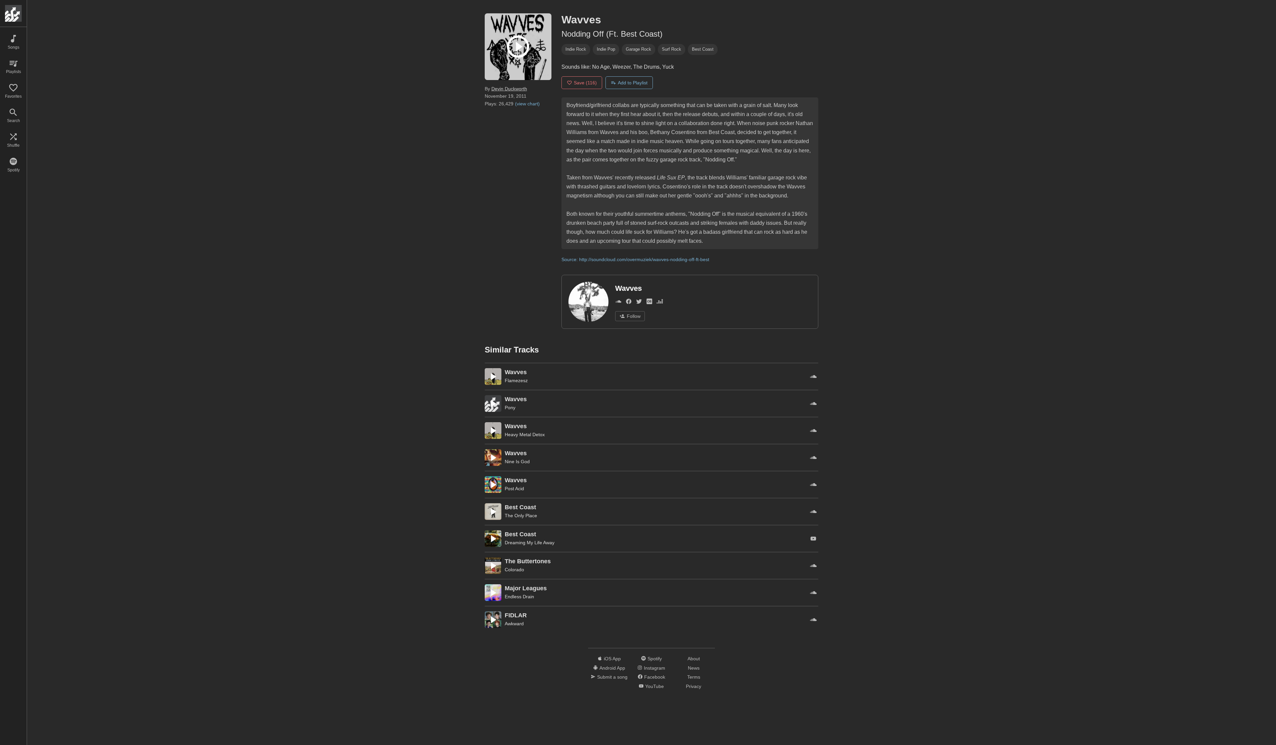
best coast (703, 49)
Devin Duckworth (509, 88)
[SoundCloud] (618, 303)
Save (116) (585, 82)
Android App (612, 668)
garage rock (638, 49)
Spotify (655, 658)
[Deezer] (660, 303)
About (694, 658)
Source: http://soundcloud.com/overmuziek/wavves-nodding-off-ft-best (635, 259)
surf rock (671, 49)
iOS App (612, 658)
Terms (693, 677)
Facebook (654, 677)
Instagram (654, 668)
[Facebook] (628, 303)
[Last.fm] (649, 303)
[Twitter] (639, 303)
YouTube (654, 686)
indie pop (606, 49)
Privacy (693, 686)
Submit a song (612, 677)
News (694, 668)
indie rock (575, 49)
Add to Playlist (633, 82)
